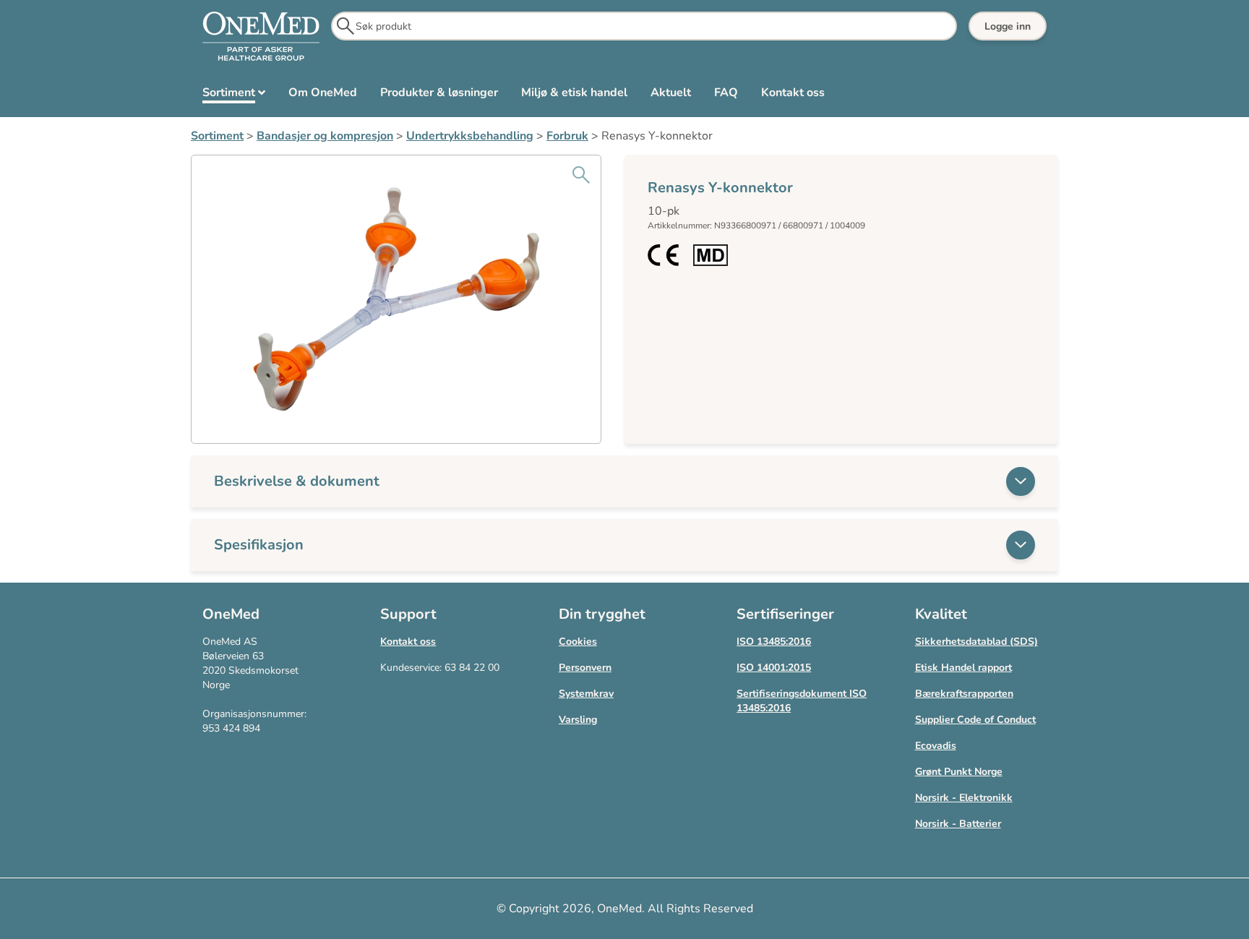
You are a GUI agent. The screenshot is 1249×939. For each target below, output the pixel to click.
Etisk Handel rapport (963, 667)
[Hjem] (260, 37)
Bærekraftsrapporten (964, 693)
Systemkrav (586, 693)
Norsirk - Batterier (958, 824)
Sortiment (217, 136)
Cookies (578, 641)
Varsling (578, 719)
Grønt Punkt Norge (959, 772)
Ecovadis (935, 746)
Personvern (585, 667)
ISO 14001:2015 (774, 667)
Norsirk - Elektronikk (964, 798)
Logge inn (1007, 26)
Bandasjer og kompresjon (325, 136)
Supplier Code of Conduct (975, 719)
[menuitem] (234, 95)
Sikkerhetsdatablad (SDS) (976, 641)
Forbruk (567, 136)
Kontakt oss (408, 641)
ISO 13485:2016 (774, 641)
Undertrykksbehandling (469, 136)
